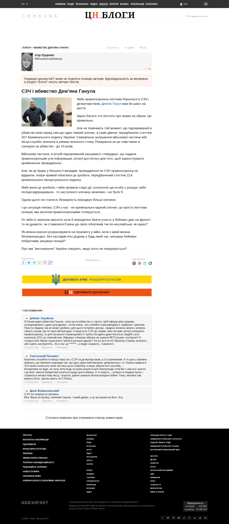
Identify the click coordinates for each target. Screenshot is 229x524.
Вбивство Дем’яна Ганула (51, 47)
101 (144, 48)
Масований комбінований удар (165, 450)
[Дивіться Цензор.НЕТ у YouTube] (179, 518)
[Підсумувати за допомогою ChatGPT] (134, 262)
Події (70, 4)
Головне (91, 477)
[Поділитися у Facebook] (23, 262)
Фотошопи (92, 457)
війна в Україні (157, 492)
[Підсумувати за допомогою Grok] (150, 262)
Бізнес (124, 4)
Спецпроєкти (93, 481)
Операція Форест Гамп (161, 435)
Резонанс (82, 4)
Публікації (137, 4)
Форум (113, 4)
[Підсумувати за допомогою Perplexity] (145, 262)
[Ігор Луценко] (27, 62)
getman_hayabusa (41, 318)
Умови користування (35, 458)
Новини (60, 4)
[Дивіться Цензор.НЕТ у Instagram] (189, 518)
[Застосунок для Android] (45, 16)
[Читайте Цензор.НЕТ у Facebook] (163, 518)
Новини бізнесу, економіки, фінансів (44, 480)
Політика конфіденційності (38, 462)
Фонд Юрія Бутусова (34, 449)
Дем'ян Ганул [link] (111, 103)
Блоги (104, 4)
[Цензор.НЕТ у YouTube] (40, 16)
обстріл (154, 456)
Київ (152, 474)
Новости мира (31, 471)
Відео (94, 4)
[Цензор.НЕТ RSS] (56, 16)
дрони (153, 459)
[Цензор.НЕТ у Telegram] (34, 16)
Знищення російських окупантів (166, 439)
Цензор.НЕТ (92, 435)
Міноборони (156, 488)
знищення (155, 477)
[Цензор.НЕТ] (114, 16)
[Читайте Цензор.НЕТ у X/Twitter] (168, 518)
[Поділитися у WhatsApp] (40, 262)
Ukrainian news (32, 476)
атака (152, 481)
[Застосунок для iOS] (50, 16)
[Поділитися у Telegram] (34, 262)
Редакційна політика (35, 467)
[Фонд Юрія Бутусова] (86, 279)
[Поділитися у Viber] (45, 262)
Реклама (28, 453)
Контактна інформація (36, 440)
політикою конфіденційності (125, 502)
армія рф (154, 463)
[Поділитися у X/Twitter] (29, 262)
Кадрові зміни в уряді (160, 442)
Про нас (27, 435)
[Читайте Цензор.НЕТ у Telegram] (173, 518)
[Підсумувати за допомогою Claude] (139, 262)
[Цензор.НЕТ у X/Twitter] (29, 16)
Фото (89, 450)
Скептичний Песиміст (44, 356)
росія (153, 467)
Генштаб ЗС (155, 485)
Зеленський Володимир (161, 470)
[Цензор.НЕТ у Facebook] (23, 16)
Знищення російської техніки (164, 446)
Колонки (151, 4)
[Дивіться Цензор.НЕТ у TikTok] (184, 518)
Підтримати (29, 444)
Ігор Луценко (44, 55)
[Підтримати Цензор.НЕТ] (86, 292)
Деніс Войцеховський (44, 390)
